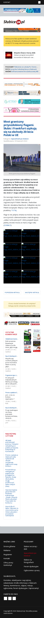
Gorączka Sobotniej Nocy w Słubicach (23, 69)
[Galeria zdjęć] (12, 236)
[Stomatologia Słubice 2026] (22, 30)
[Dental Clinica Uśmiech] (27, 347)
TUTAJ (13, 210)
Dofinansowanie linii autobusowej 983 (24, 71)
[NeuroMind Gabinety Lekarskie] (22, 93)
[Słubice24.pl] (14, 21)
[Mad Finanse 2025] (22, 84)
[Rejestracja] (31, 2)
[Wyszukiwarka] (35, 2)
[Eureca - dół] (22, 323)
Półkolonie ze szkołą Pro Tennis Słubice (28, 67)
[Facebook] (5, 598)
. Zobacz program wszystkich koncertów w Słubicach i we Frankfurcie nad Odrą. (20, 56)
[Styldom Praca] (27, 335)
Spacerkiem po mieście (20, 139)
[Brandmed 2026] (22, 10)
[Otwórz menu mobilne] (39, 2)
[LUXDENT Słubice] (36, 335)
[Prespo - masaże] (22, 101)
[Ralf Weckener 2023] (36, 346)
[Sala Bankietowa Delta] (22, 314)
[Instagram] (9, 598)
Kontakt (7, 2)
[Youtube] (14, 598)
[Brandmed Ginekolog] (22, 110)
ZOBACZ (7, 225)
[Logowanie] (28, 2)
